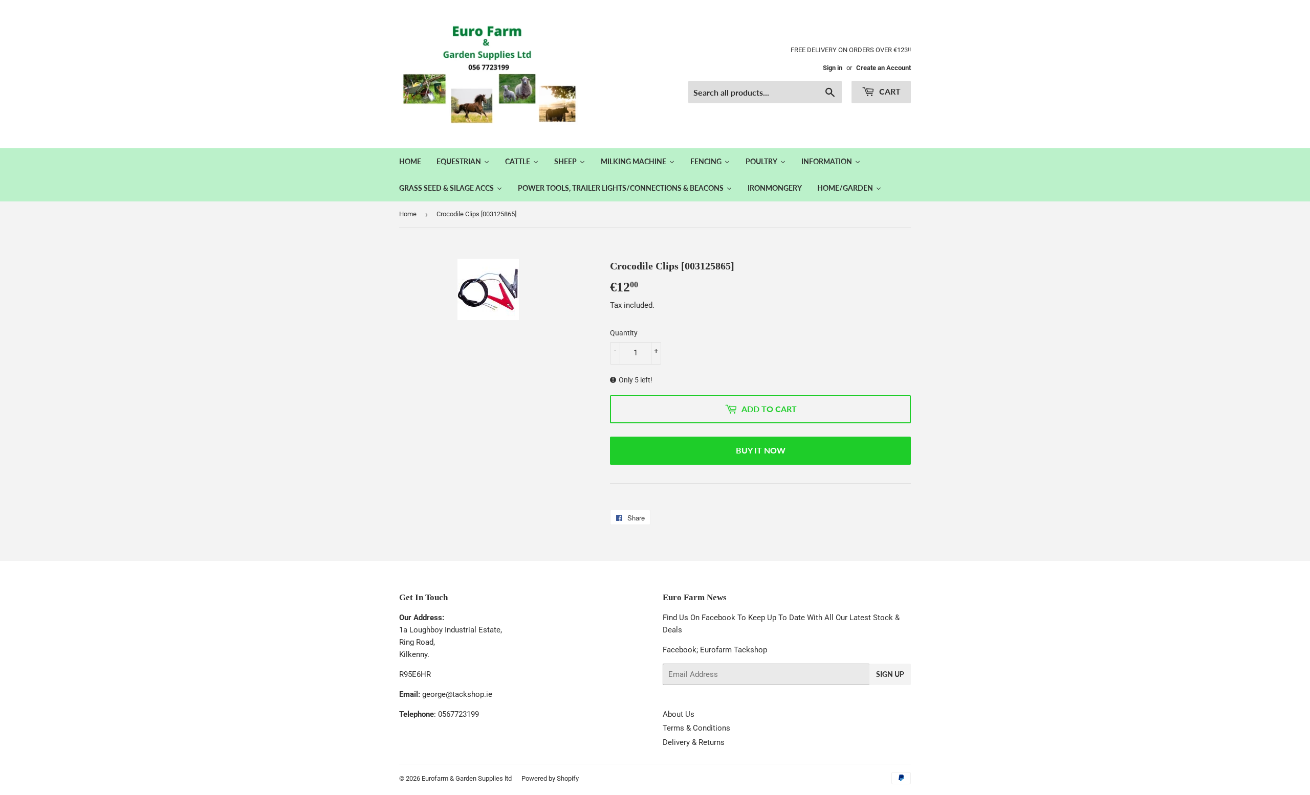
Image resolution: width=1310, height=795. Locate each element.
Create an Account (883, 68)
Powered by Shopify (550, 778)
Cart (889, 91)
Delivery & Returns (694, 742)
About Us (678, 714)
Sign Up (890, 674)
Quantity (624, 333)
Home (408, 214)
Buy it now (760, 450)
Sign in (832, 68)
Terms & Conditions (696, 728)
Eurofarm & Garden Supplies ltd (467, 778)
